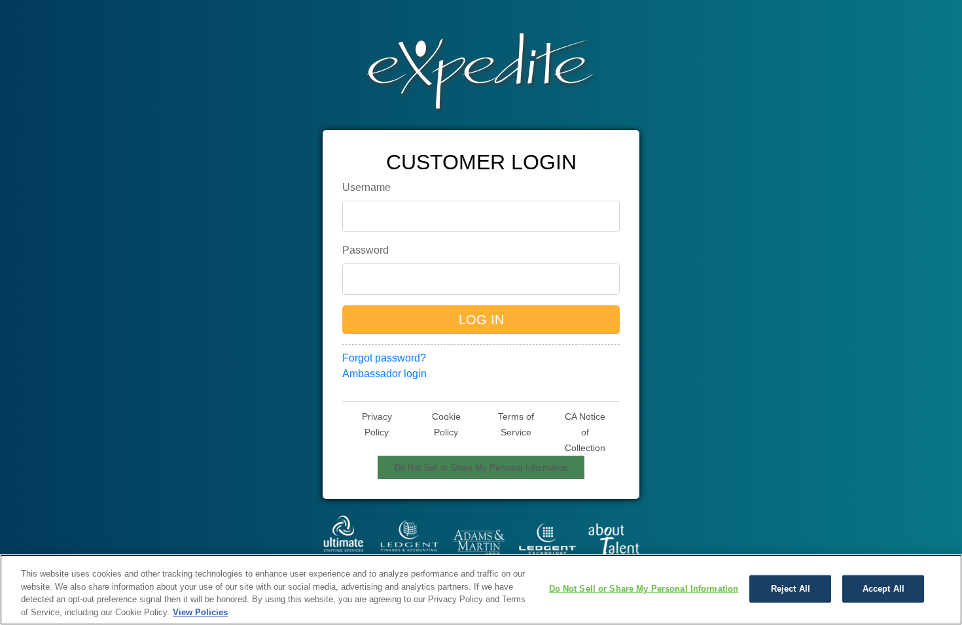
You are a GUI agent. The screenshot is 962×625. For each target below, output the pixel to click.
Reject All (790, 589)
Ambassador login (384, 373)
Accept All (883, 589)
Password (365, 250)
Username (366, 187)
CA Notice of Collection (585, 432)
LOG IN (481, 319)
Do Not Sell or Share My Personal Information (481, 468)
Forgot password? (384, 357)
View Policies (200, 612)
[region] (481, 589)
